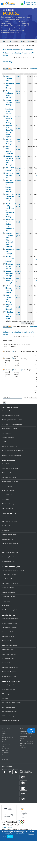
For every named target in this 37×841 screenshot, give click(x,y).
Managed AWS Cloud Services (11, 703)
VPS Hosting (7, 62)
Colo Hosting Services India (10, 619)
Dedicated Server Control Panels (12, 451)
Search (31, 41)
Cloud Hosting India (9, 513)
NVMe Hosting (6, 605)
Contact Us (5, 757)
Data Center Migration (9, 672)
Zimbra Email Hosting (8, 588)
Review (4, 742)
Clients (4, 740)
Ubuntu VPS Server (8, 490)
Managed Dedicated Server (11, 415)
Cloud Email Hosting (8, 597)
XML (3, 755)
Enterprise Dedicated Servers (11, 455)
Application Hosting (8, 689)
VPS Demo (5, 499)
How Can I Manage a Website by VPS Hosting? (10, 160)
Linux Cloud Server (8, 526)
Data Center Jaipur (8, 650)
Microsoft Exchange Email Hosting (13, 570)
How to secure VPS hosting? (10, 259)
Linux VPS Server (7, 464)
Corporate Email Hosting (10, 583)
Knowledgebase (7, 729)
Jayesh (18, 76)
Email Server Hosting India (11, 566)
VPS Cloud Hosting (8, 504)
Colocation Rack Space (9, 623)
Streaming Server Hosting (10, 557)
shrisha (18, 116)
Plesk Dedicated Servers (10, 442)
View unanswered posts (10, 50)
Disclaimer (5, 753)
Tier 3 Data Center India (9, 663)
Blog (3, 735)
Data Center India (8, 615)
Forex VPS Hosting (7, 495)
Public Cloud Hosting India (10, 543)
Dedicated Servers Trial (9, 446)
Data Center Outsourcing (10, 667)
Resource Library (7, 737)
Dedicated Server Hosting (12, 53)
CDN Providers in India (9, 535)
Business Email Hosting (9, 592)
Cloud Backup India (8, 561)
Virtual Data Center (8, 658)
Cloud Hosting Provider (9, 676)
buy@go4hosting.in (27, 733)
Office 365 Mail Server (9, 574)
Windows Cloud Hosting (9, 521)
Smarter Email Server (8, 579)
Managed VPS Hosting (9, 477)
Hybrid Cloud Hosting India (10, 552)
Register (14, 41)
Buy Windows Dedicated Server (12, 424)
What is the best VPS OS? (10, 175)
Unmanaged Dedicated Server (12, 420)
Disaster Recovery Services (11, 720)
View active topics (26, 50)
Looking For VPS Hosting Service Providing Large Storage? (9, 106)
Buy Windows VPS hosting (10, 468)
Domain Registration (8, 685)
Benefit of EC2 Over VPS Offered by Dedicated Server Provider (9, 240)
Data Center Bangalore (9, 645)
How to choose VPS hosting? (10, 281)
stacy (18, 250)
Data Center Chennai (9, 654)
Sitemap (5, 759)
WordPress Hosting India (10, 610)
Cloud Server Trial (7, 539)
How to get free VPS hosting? (9, 266)
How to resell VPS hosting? (9, 273)
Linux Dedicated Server (9, 429)
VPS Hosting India (8, 460)
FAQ (24, 41)
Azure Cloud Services (8, 707)
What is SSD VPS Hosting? (9, 142)
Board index (26, 53)
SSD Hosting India (7, 508)
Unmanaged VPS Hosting (10, 482)
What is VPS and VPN (9, 78)
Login (6, 41)
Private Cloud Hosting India (10, 548)
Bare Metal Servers (8, 437)
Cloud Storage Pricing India (10, 517)
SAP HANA (5, 698)
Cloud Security (6, 530)
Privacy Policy (6, 744)
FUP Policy (5, 750)
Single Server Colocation (10, 627)
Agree (10, 836)
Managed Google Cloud (9, 711)
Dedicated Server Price (9, 411)
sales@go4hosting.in (31, 2)
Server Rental (6, 433)
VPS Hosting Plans (7, 473)
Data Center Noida (8, 641)
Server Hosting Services (11, 681)
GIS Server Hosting (8, 716)
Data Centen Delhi (8, 636)
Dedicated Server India (10, 407)
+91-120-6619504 (31, 4)
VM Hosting (5, 694)
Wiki (3, 731)
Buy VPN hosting (7, 486)
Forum (4, 733)
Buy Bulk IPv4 (6, 601)
